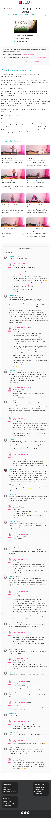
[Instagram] (25, 812)
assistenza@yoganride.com (30, 285)
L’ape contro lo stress (9, 158)
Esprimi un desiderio (8, 182)
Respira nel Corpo (7, 231)
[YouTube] (28, 812)
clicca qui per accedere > (28, 54)
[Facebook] (22, 812)
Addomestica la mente (9, 207)
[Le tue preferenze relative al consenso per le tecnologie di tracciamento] (1, 613)
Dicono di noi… (7, 789)
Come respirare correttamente (37, 231)
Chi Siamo (6, 787)
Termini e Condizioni (9, 803)
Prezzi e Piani (38, 793)
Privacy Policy (7, 801)
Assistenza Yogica (39, 787)
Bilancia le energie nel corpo (36, 182)
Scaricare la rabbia (33, 207)
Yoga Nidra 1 (31, 158)
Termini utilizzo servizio (43, 815)
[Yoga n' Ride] (25, 2)
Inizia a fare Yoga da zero (10, 791)
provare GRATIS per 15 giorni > (38, 61)
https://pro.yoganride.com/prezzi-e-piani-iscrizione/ (28, 274)
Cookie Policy (7, 805)
